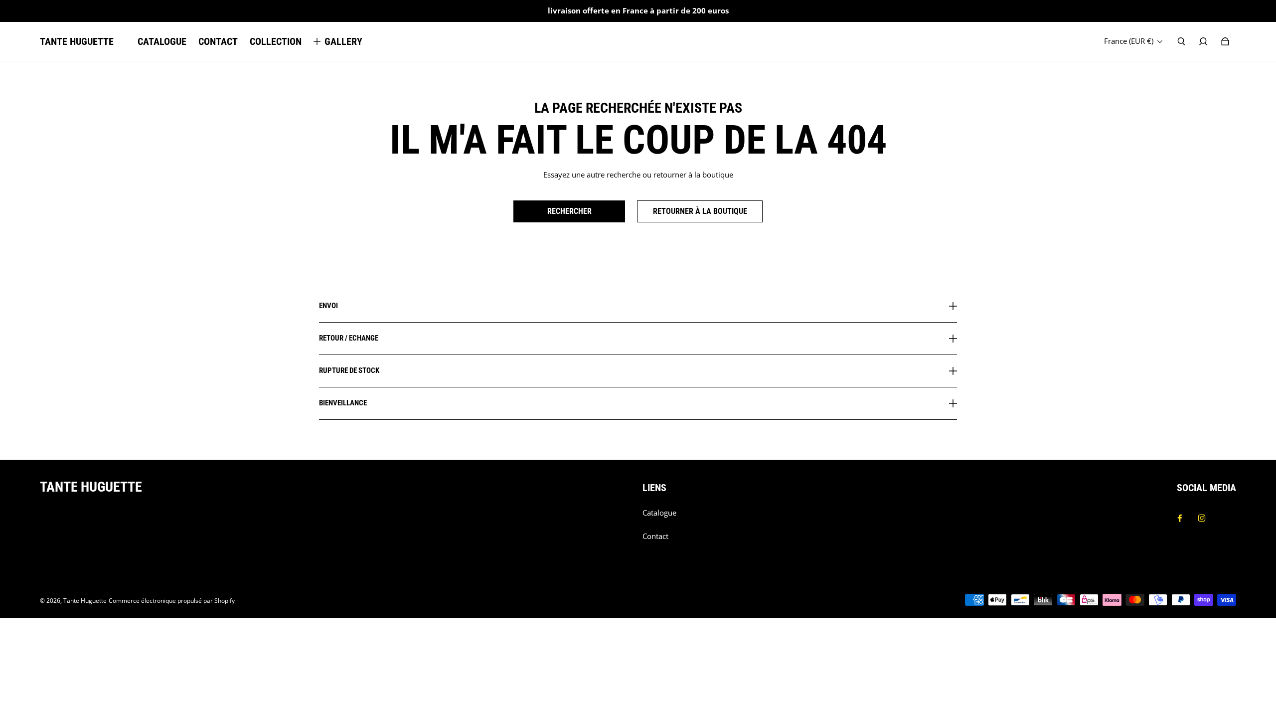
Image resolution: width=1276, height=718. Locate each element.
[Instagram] (1202, 518)
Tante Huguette (85, 600)
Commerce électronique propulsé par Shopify (172, 600)
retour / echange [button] (348, 338)
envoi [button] (328, 306)
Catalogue (659, 513)
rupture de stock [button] (349, 370)
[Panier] (1225, 41)
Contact (655, 536)
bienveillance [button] (343, 402)
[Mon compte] (1203, 41)
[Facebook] (1180, 518)
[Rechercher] (1181, 41)
